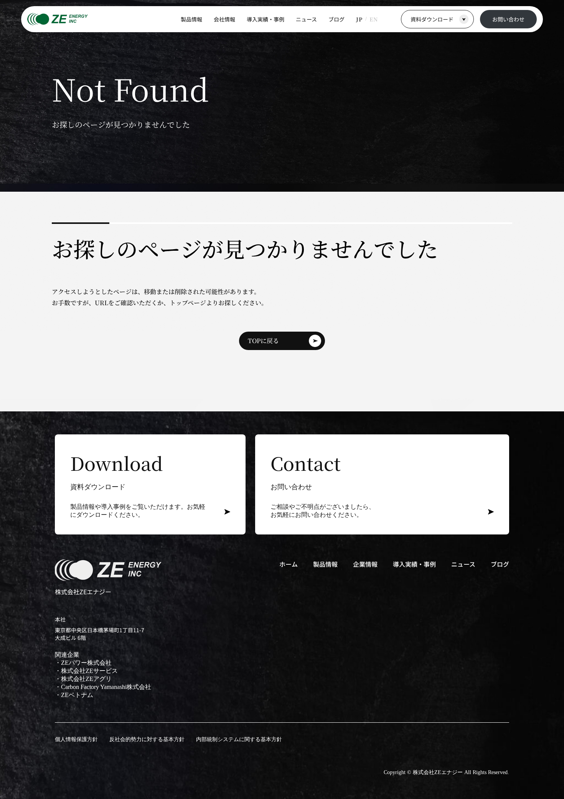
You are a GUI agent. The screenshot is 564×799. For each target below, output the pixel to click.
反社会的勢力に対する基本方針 (147, 739)
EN (373, 19)
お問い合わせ (508, 19)
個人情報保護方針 (76, 739)
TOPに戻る (263, 340)
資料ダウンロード (432, 19)
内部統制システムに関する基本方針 (239, 739)
